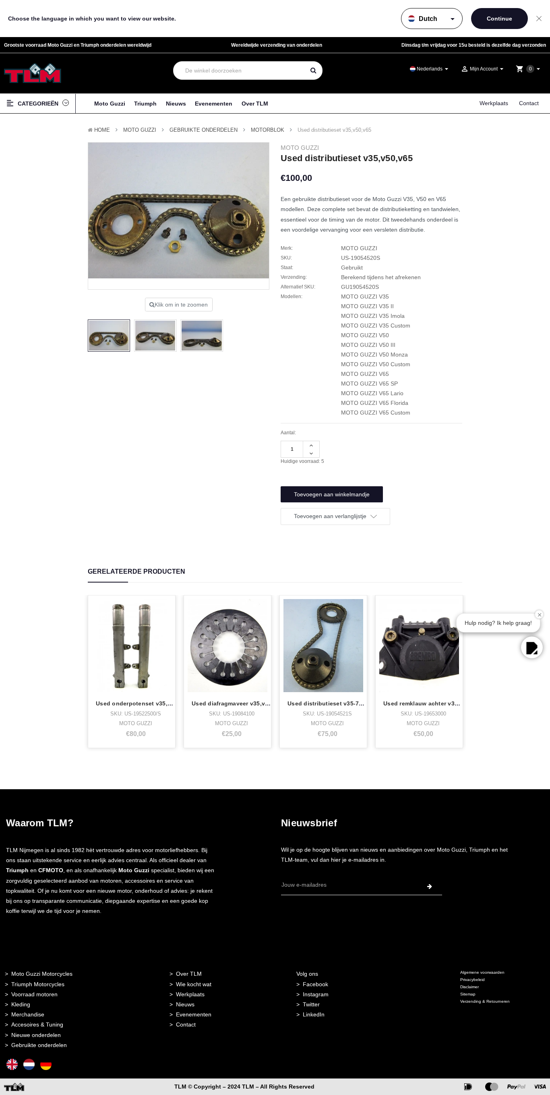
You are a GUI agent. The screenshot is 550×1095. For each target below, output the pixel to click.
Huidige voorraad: (302, 461)
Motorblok (267, 130)
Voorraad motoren (34, 994)
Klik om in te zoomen (181, 304)
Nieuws (176, 103)
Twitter (311, 1004)
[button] (532, 647)
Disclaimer (469, 987)
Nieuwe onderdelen (36, 1035)
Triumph (145, 103)
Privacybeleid (472, 979)
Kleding (20, 1004)
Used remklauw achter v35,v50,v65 (432, 703)
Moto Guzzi (109, 103)
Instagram (316, 994)
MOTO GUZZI (139, 130)
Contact (529, 103)
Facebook (315, 984)
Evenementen (213, 103)
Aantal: (288, 433)
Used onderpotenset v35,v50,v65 (142, 703)
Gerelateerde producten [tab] (136, 571)
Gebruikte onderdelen (204, 130)
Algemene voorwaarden (482, 972)
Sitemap (468, 994)
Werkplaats (494, 103)
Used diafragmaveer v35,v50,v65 (237, 703)
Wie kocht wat (193, 984)
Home (102, 130)
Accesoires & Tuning (37, 1024)
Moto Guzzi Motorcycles (41, 974)
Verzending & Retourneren (485, 1001)
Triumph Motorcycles (37, 984)
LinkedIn (314, 1014)
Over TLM (255, 103)
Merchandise (27, 1014)
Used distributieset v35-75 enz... (333, 703)
